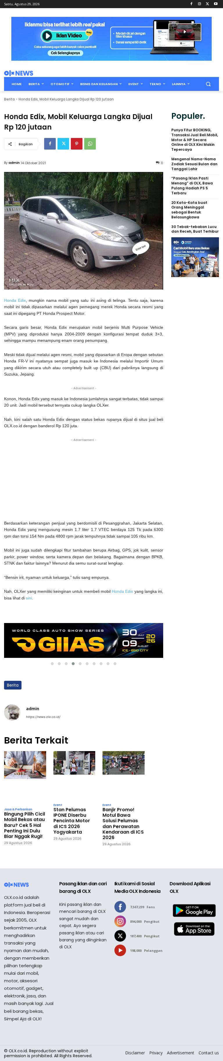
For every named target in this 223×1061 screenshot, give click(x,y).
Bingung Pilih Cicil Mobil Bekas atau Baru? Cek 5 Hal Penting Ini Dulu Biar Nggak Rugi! (24, 825)
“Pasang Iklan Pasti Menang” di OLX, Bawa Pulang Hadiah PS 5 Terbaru (192, 185)
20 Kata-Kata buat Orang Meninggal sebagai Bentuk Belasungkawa (189, 210)
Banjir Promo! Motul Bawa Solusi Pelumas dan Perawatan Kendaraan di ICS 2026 (123, 823)
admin (14, 162)
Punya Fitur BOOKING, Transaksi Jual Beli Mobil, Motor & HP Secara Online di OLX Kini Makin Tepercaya (194, 140)
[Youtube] (215, 4)
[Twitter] (207, 4)
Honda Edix (15, 300)
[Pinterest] (76, 144)
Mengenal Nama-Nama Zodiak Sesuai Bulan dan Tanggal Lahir (194, 164)
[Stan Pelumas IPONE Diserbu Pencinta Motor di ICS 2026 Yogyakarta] (74, 775)
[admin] (12, 712)
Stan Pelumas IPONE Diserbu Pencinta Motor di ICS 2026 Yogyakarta (71, 821)
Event (57, 805)
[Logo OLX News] (18, 73)
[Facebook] (191, 4)
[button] (208, 84)
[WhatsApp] (90, 144)
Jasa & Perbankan (18, 809)
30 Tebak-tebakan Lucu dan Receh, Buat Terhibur (195, 229)
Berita (9, 99)
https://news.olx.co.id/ (43, 717)
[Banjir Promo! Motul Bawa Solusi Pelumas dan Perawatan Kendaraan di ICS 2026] (123, 775)
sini (29, 598)
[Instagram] (199, 4)
